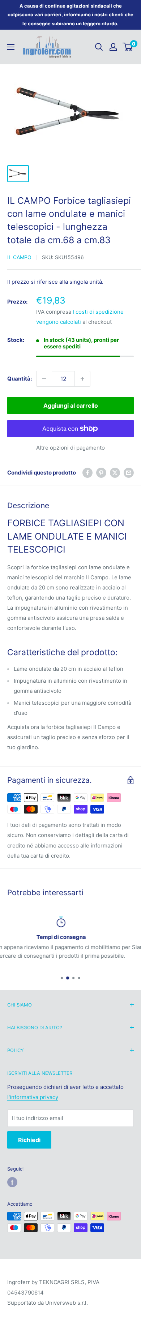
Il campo (19, 257)
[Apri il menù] (10, 47)
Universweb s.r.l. (66, 1302)
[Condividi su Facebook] (87, 472)
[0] (127, 47)
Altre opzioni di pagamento (70, 447)
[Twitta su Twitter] (115, 472)
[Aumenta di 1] (82, 378)
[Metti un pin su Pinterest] (101, 472)
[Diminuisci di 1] (44, 378)
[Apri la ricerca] (99, 47)
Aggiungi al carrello (70, 405)
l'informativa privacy (32, 1097)
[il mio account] (113, 47)
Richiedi (29, 1139)
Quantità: (19, 378)
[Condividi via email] (129, 472)
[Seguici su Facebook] (12, 1182)
